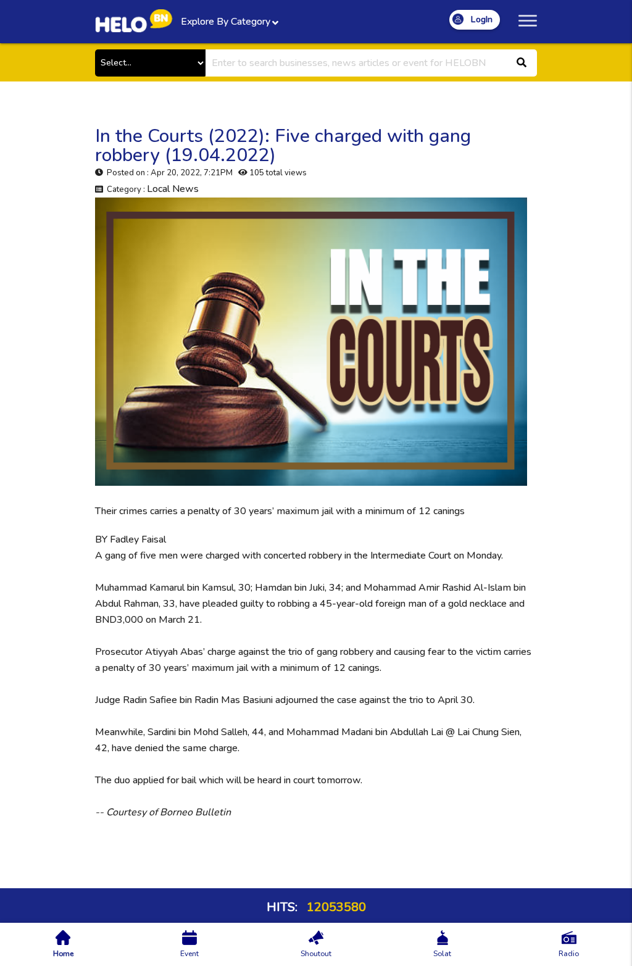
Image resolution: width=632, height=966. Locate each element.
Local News (173, 189)
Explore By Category (225, 21)
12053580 (335, 907)
